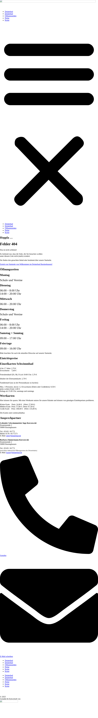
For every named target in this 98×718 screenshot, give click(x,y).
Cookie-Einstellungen (8, 690)
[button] (49, 122)
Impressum (4, 695)
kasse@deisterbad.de (14, 453)
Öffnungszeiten (10, 16)
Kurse (7, 20)
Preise (7, 18)
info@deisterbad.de (13, 436)
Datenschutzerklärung (8, 692)
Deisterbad (9, 12)
